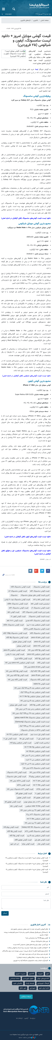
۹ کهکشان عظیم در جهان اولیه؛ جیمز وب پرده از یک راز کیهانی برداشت (27, 948)
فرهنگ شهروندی (43, 983)
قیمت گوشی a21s (23, 785)
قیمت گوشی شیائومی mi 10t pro (37, 751)
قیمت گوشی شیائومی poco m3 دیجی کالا (19, 662)
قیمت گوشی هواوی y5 (41, 797)
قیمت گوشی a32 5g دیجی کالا (17, 675)
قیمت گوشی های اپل (42, 840)
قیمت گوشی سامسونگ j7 (40, 608)
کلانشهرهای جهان (43, 978)
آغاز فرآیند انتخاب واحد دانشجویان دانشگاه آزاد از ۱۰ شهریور (30, 960)
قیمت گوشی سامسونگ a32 (39, 633)
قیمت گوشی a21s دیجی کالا (20, 781)
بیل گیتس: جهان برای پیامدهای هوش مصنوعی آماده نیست (30, 944)
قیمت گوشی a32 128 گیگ (40, 671)
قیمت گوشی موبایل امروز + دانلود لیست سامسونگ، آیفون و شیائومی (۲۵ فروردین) (26, 40)
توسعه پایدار (30, 983)
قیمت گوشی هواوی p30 (23, 840)
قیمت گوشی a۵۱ (13, 612)
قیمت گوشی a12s (43, 789)
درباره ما (32, 1018)
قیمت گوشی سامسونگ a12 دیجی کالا (36, 768)
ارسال (5, 913)
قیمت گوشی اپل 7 (43, 738)
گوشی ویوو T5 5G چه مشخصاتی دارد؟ (36, 938)
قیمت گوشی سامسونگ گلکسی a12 (37, 831)
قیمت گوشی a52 (43, 662)
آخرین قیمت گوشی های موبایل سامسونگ (35, 595)
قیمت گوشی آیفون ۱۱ (42, 793)
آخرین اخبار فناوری (38, 924)
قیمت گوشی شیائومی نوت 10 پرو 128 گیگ (34, 726)
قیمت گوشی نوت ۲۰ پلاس (15, 654)
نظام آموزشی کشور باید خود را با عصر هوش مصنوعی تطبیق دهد (29, 929)
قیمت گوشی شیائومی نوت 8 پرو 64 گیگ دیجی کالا (31, 688)
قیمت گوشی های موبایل (18, 705)
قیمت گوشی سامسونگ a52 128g (15, 633)
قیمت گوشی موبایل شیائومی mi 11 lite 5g (34, 696)
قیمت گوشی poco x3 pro (40, 637)
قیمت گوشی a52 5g (42, 658)
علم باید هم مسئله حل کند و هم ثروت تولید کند (33, 954)
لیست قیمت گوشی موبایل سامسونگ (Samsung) (32, 721)
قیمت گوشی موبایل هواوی (22, 641)
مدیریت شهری (20, 973)
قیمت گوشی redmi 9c (41, 684)
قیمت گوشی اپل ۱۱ (10, 738)
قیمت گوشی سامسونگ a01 (39, 591)
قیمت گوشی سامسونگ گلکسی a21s (36, 629)
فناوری (35, 20)
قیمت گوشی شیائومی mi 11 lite (38, 819)
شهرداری (32, 988)
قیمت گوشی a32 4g (14, 831)
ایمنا (35, 6)
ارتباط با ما (19, 1018)
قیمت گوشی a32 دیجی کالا (17, 679)
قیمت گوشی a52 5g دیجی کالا (38, 650)
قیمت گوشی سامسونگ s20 (20, 587)
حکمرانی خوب (17, 983)
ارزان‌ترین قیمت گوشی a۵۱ (40, 604)
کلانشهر (31, 973)
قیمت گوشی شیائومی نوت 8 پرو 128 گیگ (34, 692)
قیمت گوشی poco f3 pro (40, 675)
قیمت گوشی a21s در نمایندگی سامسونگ (35, 730)
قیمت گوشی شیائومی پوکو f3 (39, 776)
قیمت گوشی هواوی (23, 797)
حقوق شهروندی (28, 978)
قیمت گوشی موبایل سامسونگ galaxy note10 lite (32, 717)
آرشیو (26, 1018)
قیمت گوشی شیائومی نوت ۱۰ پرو (38, 625)
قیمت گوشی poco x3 (41, 641)
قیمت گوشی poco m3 (41, 646)
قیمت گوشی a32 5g (17, 835)
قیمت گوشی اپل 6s (26, 738)
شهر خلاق (23, 988)
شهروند (40, 973)
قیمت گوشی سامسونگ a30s (17, 604)
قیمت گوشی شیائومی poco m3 (38, 654)
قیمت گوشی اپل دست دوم (40, 734)
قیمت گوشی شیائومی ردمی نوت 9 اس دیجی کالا (32, 709)
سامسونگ (14, 595)
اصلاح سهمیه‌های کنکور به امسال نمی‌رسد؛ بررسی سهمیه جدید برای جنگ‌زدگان (25, 951)
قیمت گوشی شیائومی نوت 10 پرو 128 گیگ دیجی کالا (31, 713)
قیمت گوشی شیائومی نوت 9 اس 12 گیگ (35, 764)
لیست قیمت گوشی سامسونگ (39, 616)
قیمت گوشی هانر (43, 844)
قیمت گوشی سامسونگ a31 (18, 608)
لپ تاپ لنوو (15, 844)
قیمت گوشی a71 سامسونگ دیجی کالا (20, 789)
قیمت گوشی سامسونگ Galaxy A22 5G (35, 827)
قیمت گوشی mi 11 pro (41, 781)
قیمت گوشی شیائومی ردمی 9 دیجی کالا (35, 755)
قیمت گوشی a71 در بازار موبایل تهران (36, 802)
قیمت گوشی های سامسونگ (16, 776)
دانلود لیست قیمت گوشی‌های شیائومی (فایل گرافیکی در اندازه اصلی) (26, 376)
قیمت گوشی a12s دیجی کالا (39, 772)
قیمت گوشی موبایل (23, 646)
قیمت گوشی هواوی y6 (13, 802)
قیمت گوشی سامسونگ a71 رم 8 (38, 814)
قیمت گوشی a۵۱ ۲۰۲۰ (14, 620)
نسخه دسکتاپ (26, 996)
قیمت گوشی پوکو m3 (11, 827)
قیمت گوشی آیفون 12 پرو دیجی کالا (37, 823)
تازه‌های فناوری (26, 20)
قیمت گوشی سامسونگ (41, 587)
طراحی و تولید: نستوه (25, 1038)
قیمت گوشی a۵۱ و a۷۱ (41, 599)
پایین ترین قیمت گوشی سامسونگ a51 (36, 612)
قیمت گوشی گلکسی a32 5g (39, 705)
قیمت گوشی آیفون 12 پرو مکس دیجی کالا (34, 810)
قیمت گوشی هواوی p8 (24, 793)
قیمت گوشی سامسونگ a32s (13, 625)
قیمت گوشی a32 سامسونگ (39, 679)
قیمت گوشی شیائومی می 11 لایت (37, 759)
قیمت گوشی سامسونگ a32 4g (17, 637)
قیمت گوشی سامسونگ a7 (18, 591)
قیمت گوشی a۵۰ (16, 806)
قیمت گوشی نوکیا (28, 844)
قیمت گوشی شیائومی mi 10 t (17, 734)
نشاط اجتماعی (15, 978)
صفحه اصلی (45, 20)
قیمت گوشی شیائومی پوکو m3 (20, 743)
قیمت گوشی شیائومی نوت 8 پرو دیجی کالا (34, 700)
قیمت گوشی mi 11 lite (41, 785)
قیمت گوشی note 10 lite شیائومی (37, 806)
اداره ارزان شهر (44, 988)
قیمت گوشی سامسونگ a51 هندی (37, 620)
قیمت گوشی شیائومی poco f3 (14, 650)
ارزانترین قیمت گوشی (42, 743)
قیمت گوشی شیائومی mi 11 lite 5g (37, 747)
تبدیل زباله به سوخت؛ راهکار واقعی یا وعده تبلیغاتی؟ (32, 957)
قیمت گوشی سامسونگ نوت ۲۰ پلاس (17, 599)
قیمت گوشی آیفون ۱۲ (18, 616)
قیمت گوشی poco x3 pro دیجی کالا (36, 667)
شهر (47, 973)
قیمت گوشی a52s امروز (23, 658)
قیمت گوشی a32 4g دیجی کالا (16, 671)
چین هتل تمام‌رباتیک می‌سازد (39, 941)
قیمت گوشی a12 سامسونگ (16, 772)
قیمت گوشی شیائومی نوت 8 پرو (38, 835)
